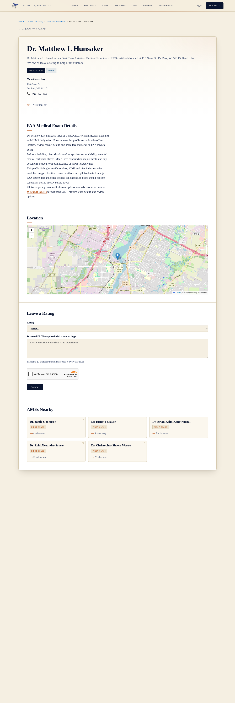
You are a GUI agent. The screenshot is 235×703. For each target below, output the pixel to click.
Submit (35, 387)
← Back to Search (34, 29)
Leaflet (178, 292)
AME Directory (35, 21)
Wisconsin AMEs (37, 191)
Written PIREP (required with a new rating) (55, 349)
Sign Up (213, 5)
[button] (117, 256)
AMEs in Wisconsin (56, 21)
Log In (199, 5)
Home (75, 5)
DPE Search (120, 5)
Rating (30, 322)
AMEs (105, 5)
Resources (147, 5)
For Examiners (165, 5)
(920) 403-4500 (37, 93)
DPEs (134, 5)
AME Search (89, 5)
